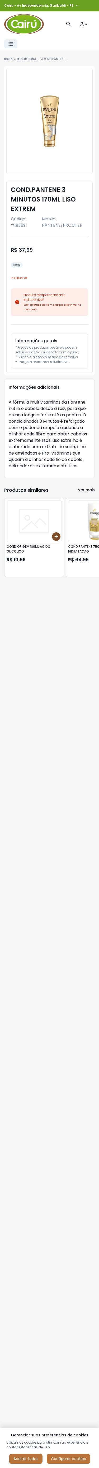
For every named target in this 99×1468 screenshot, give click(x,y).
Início (8, 59)
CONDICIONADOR (29, 59)
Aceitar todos (25, 1458)
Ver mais (86, 490)
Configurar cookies (68, 1458)
